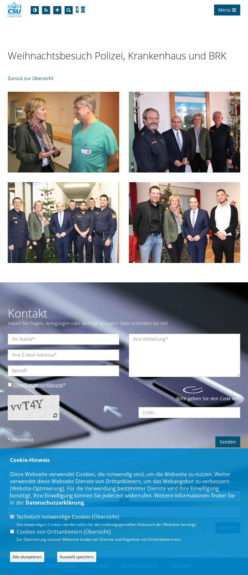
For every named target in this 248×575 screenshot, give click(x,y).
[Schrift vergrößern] (57, 10)
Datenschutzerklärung (55, 502)
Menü (225, 10)
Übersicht (106, 516)
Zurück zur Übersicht (30, 78)
